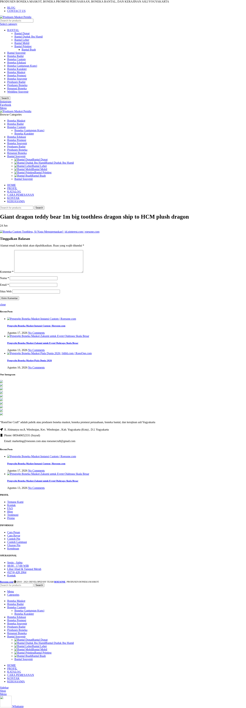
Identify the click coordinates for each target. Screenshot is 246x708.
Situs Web (6, 291)
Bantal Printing (23, 46)
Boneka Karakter (17, 69)
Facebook (5, 104)
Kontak (11, 505)
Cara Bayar (13, 535)
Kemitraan (13, 548)
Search (5, 98)
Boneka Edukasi (16, 62)
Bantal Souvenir (16, 52)
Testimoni (12, 514)
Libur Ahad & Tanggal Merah (24, 569)
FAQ (10, 508)
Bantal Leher (21, 39)
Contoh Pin (13, 538)
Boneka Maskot (16, 72)
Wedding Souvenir (17, 91)
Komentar (7, 271)
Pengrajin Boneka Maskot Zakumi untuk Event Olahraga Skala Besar (42, 343)
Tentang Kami (15, 501)
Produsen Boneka (17, 85)
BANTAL (13, 30)
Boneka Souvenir (17, 78)
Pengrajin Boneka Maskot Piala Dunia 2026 (29, 360)
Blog (10, 511)
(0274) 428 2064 (16, 572)
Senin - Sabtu (15, 562)
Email (4, 284)
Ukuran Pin (13, 545)
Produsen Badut (16, 81)
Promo (11, 518)
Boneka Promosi (16, 75)
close (3, 304)
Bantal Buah (29, 49)
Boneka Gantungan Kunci (22, 65)
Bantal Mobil (21, 43)
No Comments (36, 332)
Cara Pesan (13, 532)
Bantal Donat (22, 33)
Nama (4, 278)
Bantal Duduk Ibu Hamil (28, 36)
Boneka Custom (16, 59)
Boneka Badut (15, 56)
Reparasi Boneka (17, 88)
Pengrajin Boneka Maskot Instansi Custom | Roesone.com (36, 325)
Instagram (5, 101)
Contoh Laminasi (17, 542)
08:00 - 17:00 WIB (18, 565)
